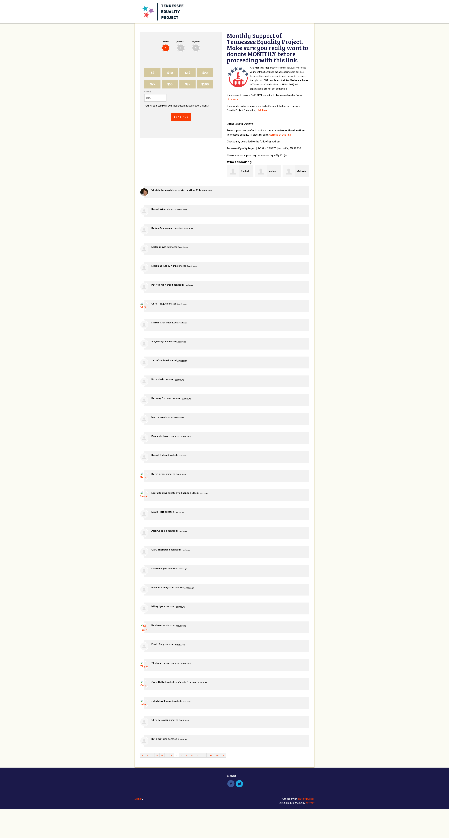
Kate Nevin (157, 379)
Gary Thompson (160, 549)
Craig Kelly (157, 681)
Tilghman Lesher (160, 663)
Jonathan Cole (193, 190)
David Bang (158, 644)
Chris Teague (159, 303)
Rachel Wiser (159, 208)
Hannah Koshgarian (162, 587)
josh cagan (157, 417)
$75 (187, 84)
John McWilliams (161, 700)
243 (217, 755)
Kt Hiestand (158, 625)
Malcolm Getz (159, 246)
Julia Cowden (159, 360)
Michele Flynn (159, 568)
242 (210, 755)
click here (232, 99)
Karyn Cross (158, 473)
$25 (152, 84)
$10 (170, 72)
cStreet (310, 802)
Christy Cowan (160, 719)
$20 (205, 72)
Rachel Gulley (159, 454)
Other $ (147, 91)
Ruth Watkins (159, 738)
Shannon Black (189, 492)
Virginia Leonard (161, 190)
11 (198, 755)
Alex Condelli (159, 530)
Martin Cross (159, 322)
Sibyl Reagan (158, 341)
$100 (205, 84)
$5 (152, 72)
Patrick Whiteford (162, 284)
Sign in (138, 798)
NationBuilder (306, 798)
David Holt (157, 511)
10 (192, 755)
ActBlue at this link (280, 134)
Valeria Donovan (187, 681)
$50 (170, 84)
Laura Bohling (159, 492)
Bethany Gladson (161, 398)
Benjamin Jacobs (160, 436)
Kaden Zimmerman (162, 227)
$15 (187, 72)
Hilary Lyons (158, 606)
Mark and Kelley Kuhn (164, 265)
